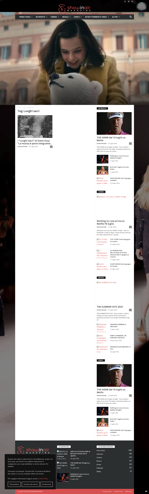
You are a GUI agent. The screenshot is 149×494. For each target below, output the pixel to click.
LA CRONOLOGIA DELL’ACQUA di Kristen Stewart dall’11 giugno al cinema (119, 253)
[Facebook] (125, 1)
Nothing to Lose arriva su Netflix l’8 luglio (119, 157)
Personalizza (14, 484)
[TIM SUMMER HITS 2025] (114, 292)
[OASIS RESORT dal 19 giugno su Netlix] (102, 181)
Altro (115, 17)
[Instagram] (128, 1)
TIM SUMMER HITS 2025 (110, 306)
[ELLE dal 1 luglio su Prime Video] (102, 170)
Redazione (128, 491)
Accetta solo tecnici (31, 484)
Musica (65, 17)
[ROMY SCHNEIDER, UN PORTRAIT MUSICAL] (102, 339)
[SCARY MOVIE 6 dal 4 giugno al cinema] (102, 267)
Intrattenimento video (96, 17)
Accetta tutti (46, 484)
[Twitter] (132, 1)
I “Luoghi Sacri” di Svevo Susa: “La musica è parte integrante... (35, 142)
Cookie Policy (43, 479)
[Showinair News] (74, 8)
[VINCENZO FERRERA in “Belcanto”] (102, 327)
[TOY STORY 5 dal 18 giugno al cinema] (102, 242)
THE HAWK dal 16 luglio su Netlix (111, 139)
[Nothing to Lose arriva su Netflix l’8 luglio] (102, 159)
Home (19, 107)
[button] (130, 16)
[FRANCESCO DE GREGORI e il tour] (102, 350)
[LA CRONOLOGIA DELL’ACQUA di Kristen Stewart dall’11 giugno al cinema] (102, 253)
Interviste (40, 17)
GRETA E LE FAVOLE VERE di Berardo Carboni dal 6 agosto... (80, 453)
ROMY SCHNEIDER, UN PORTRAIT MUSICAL (118, 337)
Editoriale (100, 468)
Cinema (54, 17)
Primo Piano (24, 17)
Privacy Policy (107, 491)
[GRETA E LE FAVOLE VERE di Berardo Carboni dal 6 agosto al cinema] (63, 454)
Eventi (77, 17)
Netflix (99, 471)
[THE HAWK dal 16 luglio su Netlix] (114, 123)
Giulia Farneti (22, 146)
